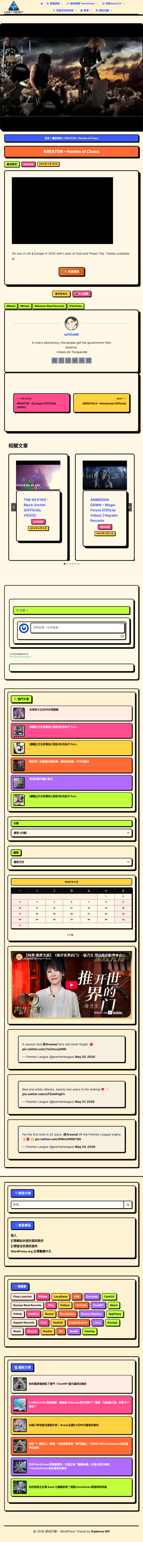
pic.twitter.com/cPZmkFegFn (43, 1094)
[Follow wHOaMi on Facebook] (55, 360)
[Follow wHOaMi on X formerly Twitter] (61, 360)
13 (71, 908)
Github (17, 1314)
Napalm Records (23, 1322)
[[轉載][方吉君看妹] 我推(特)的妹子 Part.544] (18, 747)
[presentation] (38, 475)
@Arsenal (50, 1044)
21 (89, 914)
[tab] (64, 564)
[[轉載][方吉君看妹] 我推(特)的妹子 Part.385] (18, 800)
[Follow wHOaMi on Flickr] (82, 360)
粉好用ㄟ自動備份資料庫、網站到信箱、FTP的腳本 (59, 761)
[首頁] (42, 3)
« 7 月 (70, 934)
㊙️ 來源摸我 (71, 271)
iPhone (43, 1296)
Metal (10, 306)
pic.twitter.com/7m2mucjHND (44, 1049)
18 (37, 914)
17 (20, 914)
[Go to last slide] (14, 507)
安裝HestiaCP (113, 3)
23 (123, 914)
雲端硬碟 (55, 3)
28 (89, 919)
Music (25, 306)
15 (106, 908)
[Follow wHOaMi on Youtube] (75, 360)
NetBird (33, 1314)
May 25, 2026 (85, 1057)
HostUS (58, 1322)
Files (51, 1305)
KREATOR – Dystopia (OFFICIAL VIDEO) (37, 403)
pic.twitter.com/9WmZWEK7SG (58, 1139)
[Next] (129, 507)
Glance (32, 1331)
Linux (97, 1322)
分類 (16, 823)
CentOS (109, 1296)
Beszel (49, 1314)
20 (71, 914)
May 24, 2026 (85, 1147)
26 (54, 919)
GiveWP (98, 1305)
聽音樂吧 (57, 138)
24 (20, 919)
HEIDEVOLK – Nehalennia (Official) (104, 401)
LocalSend (60, 1296)
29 (106, 919)
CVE (77, 1296)
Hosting (90, 1331)
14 (89, 908)
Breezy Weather (91, 1314)
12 (54, 908)
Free (44, 1322)
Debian (65, 1305)
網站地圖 (104, 10)
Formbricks (67, 1314)
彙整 (16, 852)
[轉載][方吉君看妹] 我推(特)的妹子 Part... (53, 727)
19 (54, 914)
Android (81, 1305)
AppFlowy (114, 1314)
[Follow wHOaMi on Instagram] (68, 360)
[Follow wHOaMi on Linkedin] (89, 360)
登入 (14, 1235)
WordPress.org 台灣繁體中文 (31, 1251)
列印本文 (62, 293)
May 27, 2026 (85, 1101)
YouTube (75, 306)
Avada (74, 1331)
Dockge (112, 1322)
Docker (47, 1331)
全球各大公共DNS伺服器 (43, 709)
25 (37, 919)
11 (37, 908)
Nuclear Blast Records (49, 306)
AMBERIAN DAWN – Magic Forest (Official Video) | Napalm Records (104, 510)
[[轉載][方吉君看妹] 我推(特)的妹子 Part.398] (18, 730)
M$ (61, 1331)
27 (71, 919)
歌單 (86, 10)
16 (123, 908)
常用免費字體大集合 (41, 779)
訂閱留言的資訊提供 (24, 1246)
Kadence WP (100, 1531)
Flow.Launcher (22, 1296)
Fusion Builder (78, 1322)
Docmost (92, 1296)
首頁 (47, 138)
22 (106, 914)
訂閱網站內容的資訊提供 (27, 1241)
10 (20, 908)
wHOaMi (28, 164)
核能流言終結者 (64, 10)
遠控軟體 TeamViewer (82, 3)
